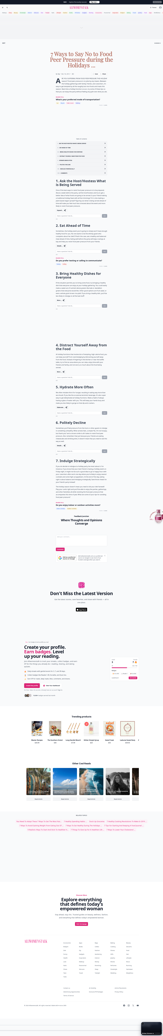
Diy (80, 950)
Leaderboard (115, 678)
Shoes (65, 969)
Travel (134, 13)
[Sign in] (160, 7)
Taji (59, 74)
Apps (150, 13)
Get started (133, 678)
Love (64, 962)
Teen (64, 973)
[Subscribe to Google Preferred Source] (67, 558)
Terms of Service (68, 995)
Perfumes (77, 13)
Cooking (113, 947)
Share (104, 74)
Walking (78, 103)
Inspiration (115, 13)
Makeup (4, 13)
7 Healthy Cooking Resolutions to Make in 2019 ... (127, 821)
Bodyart (122, 13)
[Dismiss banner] (104, 555)
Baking (128, 13)
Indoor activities (61, 508)
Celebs (97, 947)
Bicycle (62, 103)
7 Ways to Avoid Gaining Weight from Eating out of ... (41, 825)
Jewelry (140, 13)
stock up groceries (97, 821)
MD (73, 74)
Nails (53, 13)
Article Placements (120, 988)
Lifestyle (59, 13)
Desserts (129, 947)
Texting (58, 264)
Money (97, 962)
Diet (42, 13)
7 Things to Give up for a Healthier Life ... (87, 830)
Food (145, 13)
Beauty (16, 13)
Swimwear (129, 969)
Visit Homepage (81, 924)
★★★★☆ (157, 43)
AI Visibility (92, 988)
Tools (65, 977)
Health (65, 958)
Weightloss (129, 973)
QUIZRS (105, 105)
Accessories (98, 13)
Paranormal (107, 13)
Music (128, 962)
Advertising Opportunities (71, 992)
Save (96, 74)
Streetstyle (23, 13)
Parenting (98, 965)
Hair (127, 954)
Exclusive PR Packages (96, 992)
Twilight (47, 13)
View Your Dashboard (53, 685)
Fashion (65, 13)
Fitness (112, 950)
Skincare (36, 13)
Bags (96, 943)
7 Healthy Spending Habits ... (75, 821)
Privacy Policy (119, 992)
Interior (30, 13)
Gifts (111, 954)
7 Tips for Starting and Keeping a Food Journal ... (123, 825)
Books (71, 13)
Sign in (60, 690)
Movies (112, 962)
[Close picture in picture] (143, 1024)
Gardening (98, 954)
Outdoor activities (72, 508)
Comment (60, 549)
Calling (64, 264)
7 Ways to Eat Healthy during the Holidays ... (84, 825)
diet (3, 43)
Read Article (43, 799)
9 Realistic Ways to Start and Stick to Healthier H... (48, 830)
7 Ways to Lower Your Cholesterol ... (120, 830)
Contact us (66, 988)
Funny (65, 954)
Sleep (10, 13)
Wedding (113, 973)
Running (91, 13)
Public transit (70, 103)
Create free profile (32, 685)
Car (57, 103)
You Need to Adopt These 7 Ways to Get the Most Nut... (39, 821)
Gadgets (84, 13)
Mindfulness (157, 13)
